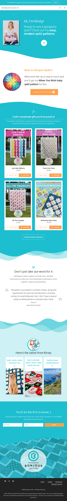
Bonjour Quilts (10, 7)
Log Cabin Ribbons (18, 168)
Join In (56, 2)
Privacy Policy (56, 484)
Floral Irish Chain (49, 168)
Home (50, 482)
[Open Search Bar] (60, 7)
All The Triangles (18, 220)
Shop (42, 482)
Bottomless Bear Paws (49, 220)
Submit (54, 425)
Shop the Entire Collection (33, 237)
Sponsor (58, 482)
